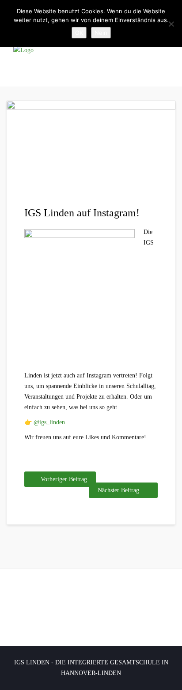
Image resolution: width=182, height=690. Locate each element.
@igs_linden (49, 422)
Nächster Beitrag (118, 490)
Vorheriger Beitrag (64, 479)
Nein (101, 32)
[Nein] (171, 23)
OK (79, 32)
